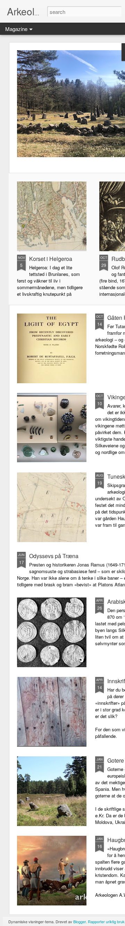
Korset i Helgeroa (50, 259)
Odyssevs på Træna (53, 556)
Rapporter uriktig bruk (106, 921)
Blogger (79, 921)
